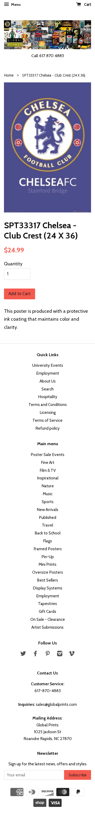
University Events (47, 365)
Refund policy (47, 428)
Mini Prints (47, 564)
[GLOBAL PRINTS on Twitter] (23, 654)
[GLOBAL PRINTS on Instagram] (60, 654)
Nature (47, 485)
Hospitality (47, 396)
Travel (47, 525)
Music (48, 493)
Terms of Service (47, 420)
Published (47, 517)
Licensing (48, 412)
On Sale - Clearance (47, 619)
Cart (87, 4)
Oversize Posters (47, 572)
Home (8, 75)
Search (47, 388)
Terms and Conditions (47, 404)
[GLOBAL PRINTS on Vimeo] (72, 654)
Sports (48, 501)
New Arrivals (47, 509)
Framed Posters (48, 548)
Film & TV (48, 470)
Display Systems (47, 587)
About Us (48, 381)
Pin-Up (47, 556)
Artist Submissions (47, 627)
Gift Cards (47, 611)
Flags (47, 540)
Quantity (13, 264)
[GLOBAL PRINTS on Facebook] (35, 654)
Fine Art (47, 462)
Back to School (47, 532)
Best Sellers (47, 580)
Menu (15, 4)
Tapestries (47, 603)
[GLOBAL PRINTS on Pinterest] (47, 654)
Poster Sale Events (47, 454)
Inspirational (47, 477)
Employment (47, 373)
